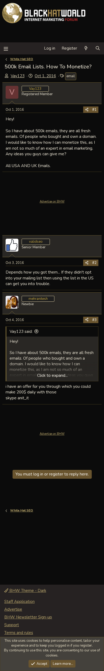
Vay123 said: (21, 331)
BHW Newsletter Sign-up (28, 617)
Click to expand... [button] (52, 375)
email (70, 76)
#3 (94, 320)
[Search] (97, 48)
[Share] (86, 109)
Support (11, 625)
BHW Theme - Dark (27, 590)
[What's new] (86, 48)
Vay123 (18, 76)
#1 (94, 109)
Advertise (13, 609)
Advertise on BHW (52, 202)
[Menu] (6, 48)
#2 (94, 262)
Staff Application (19, 601)
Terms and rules (18, 632)
